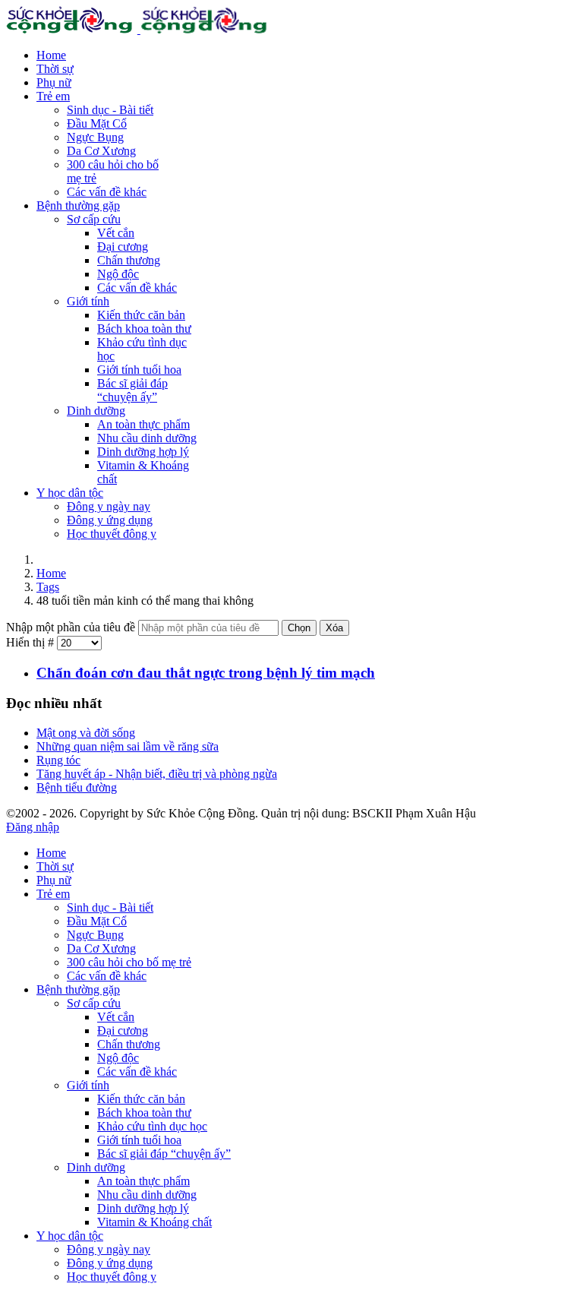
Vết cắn (115, 232)
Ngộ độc (118, 273)
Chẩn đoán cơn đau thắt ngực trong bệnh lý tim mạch (205, 673)
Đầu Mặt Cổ (97, 123)
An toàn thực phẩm (143, 424)
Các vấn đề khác (107, 191)
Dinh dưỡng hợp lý (143, 451)
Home (51, 55)
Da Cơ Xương (101, 150)
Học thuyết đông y (111, 533)
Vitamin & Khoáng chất (154, 1221)
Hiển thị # (31, 642)
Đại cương (122, 246)
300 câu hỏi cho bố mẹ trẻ (129, 962)
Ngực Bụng (95, 137)
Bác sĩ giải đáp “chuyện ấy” (132, 390)
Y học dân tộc (69, 492)
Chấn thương (128, 260)
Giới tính (88, 301)
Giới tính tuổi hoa (139, 369)
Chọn (299, 628)
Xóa (334, 628)
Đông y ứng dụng (110, 520)
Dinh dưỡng (96, 410)
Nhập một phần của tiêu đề (72, 627)
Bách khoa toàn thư (144, 328)
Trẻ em (53, 96)
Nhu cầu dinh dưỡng (147, 437)
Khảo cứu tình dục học (152, 1126)
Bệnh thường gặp (78, 205)
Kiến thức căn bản (141, 314)
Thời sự (55, 68)
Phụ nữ (53, 82)
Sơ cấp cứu (94, 219)
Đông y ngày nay (108, 506)
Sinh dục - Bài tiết (110, 109)
